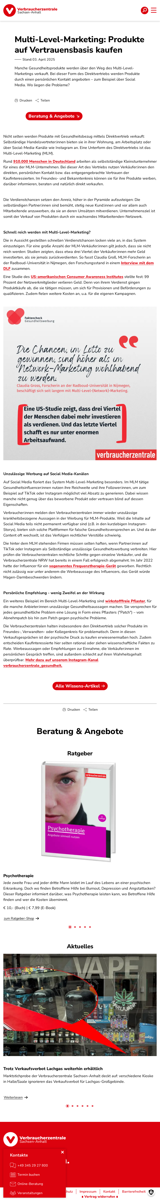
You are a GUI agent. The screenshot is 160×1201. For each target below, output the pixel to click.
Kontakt (109, 1191)
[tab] (70, 927)
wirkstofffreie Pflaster (125, 601)
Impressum (88, 1191)
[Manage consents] (151, 1192)
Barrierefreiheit (134, 1191)
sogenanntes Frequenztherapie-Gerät (82, 565)
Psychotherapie (18, 876)
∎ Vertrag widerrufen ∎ (99, 1196)
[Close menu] (62, 1152)
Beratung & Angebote (52, 116)
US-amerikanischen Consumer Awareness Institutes (77, 276)
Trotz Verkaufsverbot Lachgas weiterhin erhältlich (53, 1069)
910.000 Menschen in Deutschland (44, 161)
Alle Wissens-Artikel (77, 686)
